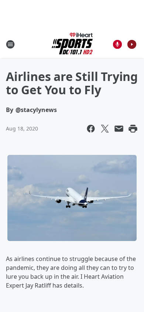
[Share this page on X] (105, 128)
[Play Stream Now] (131, 44)
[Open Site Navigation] (10, 44)
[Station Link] (72, 44)
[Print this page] (133, 128)
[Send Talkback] (117, 44)
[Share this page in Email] (119, 128)
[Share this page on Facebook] (91, 128)
